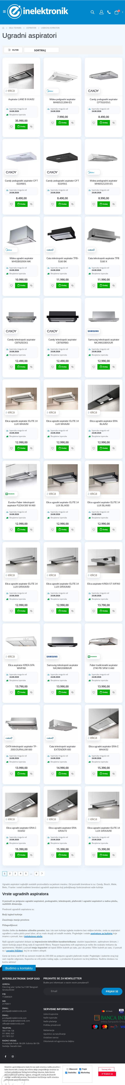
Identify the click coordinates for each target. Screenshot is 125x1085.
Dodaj (22, 126)
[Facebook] (6, 1056)
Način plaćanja (50, 1021)
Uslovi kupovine (50, 1014)
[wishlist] (11, 126)
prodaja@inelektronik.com (14, 1011)
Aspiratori (31, 28)
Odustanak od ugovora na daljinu (58, 1041)
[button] (92, 12)
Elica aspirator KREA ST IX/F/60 (103, 583)
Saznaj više (106, 1069)
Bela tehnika (15, 28)
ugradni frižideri (14, 950)
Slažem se (108, 1073)
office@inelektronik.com (13, 1023)
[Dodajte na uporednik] (31, 126)
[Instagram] (13, 1056)
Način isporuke (50, 1017)
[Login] (101, 12)
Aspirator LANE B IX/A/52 (21, 99)
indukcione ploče (33, 936)
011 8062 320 (8, 1033)
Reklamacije (48, 1030)
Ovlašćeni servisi (50, 1037)
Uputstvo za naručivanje (54, 1033)
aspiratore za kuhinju (101, 933)
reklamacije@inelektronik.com (16, 1020)
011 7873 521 (8, 1036)
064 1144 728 (8, 1030)
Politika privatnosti (52, 1025)
